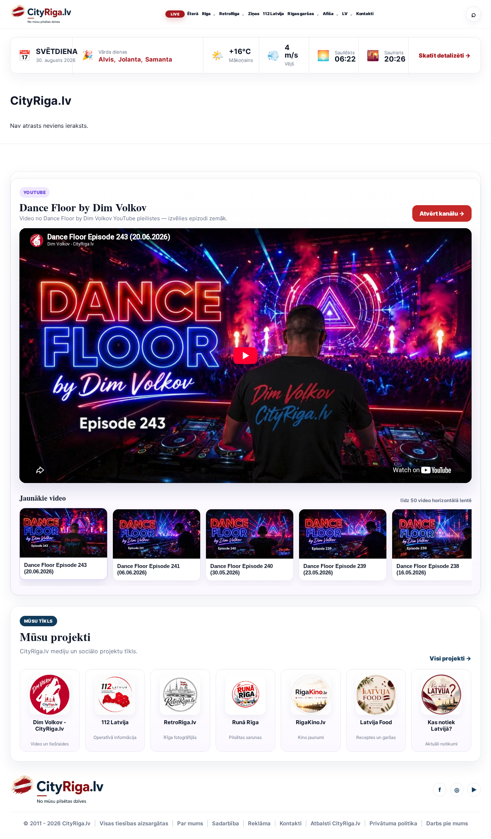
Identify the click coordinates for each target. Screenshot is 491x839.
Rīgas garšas (301, 13)
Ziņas (253, 13)
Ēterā (192, 13)
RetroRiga (229, 13)
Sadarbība (225, 823)
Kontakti (364, 13)
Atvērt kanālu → (441, 213)
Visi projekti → (450, 658)
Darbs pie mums (447, 823)
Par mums (190, 823)
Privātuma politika (393, 823)
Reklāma (259, 823)
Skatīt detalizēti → (445, 55)
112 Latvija (273, 13)
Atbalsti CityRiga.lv (336, 823)
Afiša (328, 13)
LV (345, 13)
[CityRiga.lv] (57, 789)
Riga (206, 13)
